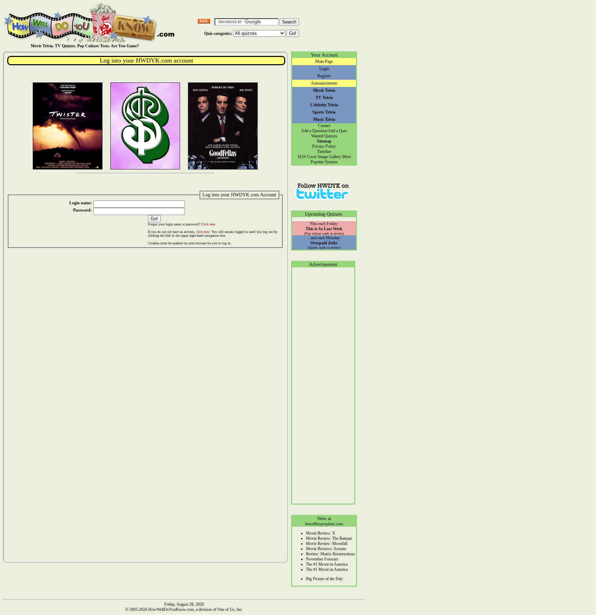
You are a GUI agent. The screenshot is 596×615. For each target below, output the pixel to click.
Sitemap (324, 141)
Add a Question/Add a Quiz (324, 130)
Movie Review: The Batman (329, 538)
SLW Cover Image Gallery (319, 156)
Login (324, 68)
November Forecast (322, 559)
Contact (324, 125)
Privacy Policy (324, 146)
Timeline (324, 151)
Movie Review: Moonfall (326, 543)
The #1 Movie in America (327, 564)
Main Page (324, 61)
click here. (203, 232)
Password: (82, 210)
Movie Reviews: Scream (326, 548)
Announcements (324, 83)
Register (324, 76)
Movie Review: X (320, 533)
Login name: (80, 203)
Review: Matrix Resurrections (330, 553)
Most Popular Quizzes (331, 159)
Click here (208, 224)
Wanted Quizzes (324, 136)
